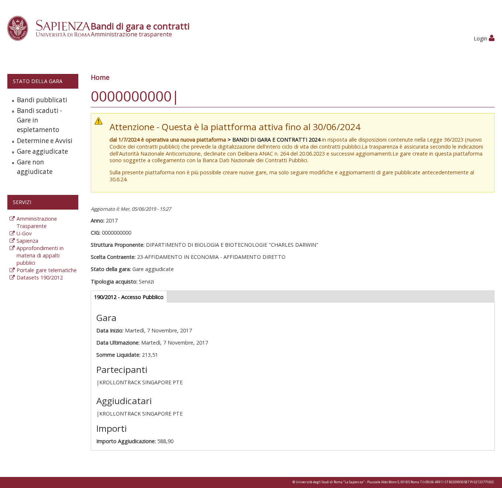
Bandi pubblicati (42, 100)
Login (481, 38)
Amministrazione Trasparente (37, 222)
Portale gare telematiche (47, 270)
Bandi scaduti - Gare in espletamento (39, 120)
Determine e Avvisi (44, 140)
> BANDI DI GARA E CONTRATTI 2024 (273, 139)
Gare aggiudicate (42, 151)
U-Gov (24, 233)
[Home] (52, 27)
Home (100, 77)
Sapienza (27, 240)
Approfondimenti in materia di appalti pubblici (40, 255)
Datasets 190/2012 (40, 277)
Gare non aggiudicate (35, 167)
